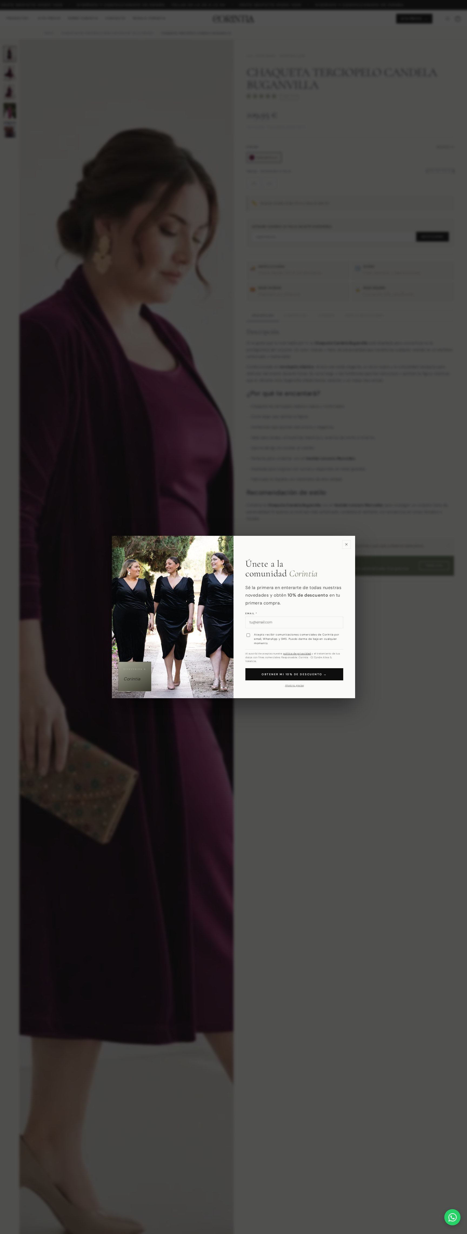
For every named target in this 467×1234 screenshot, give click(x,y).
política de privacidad (297, 653)
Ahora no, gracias (294, 685)
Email (251, 613)
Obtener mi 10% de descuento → (294, 674)
